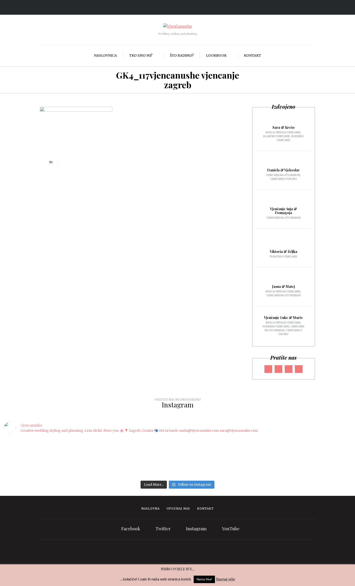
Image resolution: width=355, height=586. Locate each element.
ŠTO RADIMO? (182, 55)
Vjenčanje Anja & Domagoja (283, 211)
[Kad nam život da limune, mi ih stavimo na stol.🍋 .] (177, 452)
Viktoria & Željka (283, 251)
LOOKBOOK (216, 55)
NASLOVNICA (105, 55)
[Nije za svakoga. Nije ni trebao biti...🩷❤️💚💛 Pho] (76, 452)
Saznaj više (225, 579)
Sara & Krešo (283, 127)
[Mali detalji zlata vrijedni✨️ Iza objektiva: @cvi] (329, 452)
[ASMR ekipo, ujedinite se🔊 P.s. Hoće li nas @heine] (25, 455)
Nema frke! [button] (204, 579)
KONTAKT (252, 55)
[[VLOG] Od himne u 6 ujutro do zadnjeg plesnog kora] (228, 452)
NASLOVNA (150, 508)
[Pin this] (85, 162)
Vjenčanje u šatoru (283, 179)
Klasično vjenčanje (276, 136)
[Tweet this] (71, 162)
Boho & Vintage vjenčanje (283, 132)
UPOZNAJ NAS (178, 508)
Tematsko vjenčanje (283, 256)
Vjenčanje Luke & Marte (283, 317)
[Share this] (63, 162)
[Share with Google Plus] (78, 162)
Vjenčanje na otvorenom (283, 175)
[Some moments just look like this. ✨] (126, 446)
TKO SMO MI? (140, 55)
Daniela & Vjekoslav (283, 170)
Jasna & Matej (283, 286)
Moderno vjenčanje (276, 326)
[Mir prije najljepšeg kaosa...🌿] (279, 443)
